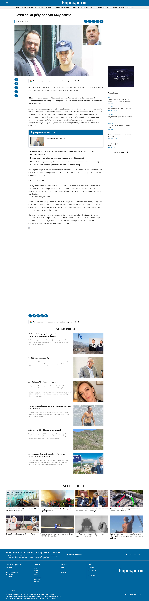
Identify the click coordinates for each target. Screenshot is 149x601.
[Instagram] (130, 554)
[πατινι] (126, 498)
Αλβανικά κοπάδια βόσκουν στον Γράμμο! (44, 430)
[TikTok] (135, 554)
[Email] (101, 21)
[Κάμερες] (57, 524)
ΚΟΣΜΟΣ (110, 97)
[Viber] (94, 21)
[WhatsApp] (98, 21)
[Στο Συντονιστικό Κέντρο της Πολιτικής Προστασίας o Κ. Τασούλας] (88, 367)
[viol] (91, 524)
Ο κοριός (91, 567)
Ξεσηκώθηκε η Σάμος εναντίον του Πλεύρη (21, 534)
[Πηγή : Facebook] (88, 391)
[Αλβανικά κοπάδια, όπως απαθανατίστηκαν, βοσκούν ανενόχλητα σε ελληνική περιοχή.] (88, 439)
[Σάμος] (22, 524)
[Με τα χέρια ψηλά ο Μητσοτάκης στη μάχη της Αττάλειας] (88, 463)
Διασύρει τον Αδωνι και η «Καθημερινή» (120, 108)
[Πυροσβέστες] (57, 498)
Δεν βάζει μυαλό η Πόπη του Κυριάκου (43, 382)
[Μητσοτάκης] (88, 415)
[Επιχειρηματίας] (126, 524)
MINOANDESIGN (135, 594)
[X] (90, 21)
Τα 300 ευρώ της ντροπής (55, 138)
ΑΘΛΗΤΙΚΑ (111, 123)
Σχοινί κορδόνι (92, 570)
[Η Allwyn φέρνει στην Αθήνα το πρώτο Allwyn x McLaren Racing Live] (22, 498)
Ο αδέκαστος (92, 575)
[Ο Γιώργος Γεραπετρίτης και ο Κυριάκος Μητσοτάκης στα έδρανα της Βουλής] (91, 498)
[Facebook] (86, 21)
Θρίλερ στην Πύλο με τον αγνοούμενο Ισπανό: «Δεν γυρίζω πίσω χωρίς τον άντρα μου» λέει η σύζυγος (126, 536)
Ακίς (89, 573)
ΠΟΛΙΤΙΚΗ (110, 106)
